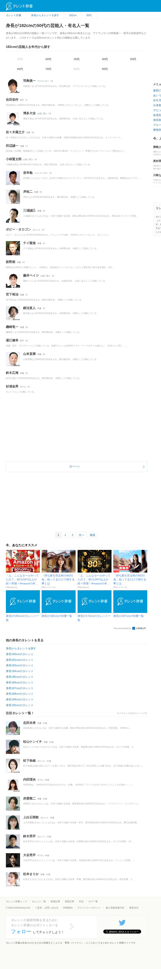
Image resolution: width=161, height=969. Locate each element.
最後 (92, 534)
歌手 (22, 100)
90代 (105, 69)
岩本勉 (28, 172)
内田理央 (29, 779)
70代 (48, 69)
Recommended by (123, 628)
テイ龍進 (29, 243)
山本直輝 (29, 353)
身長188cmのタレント (20, 693)
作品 (81, 901)
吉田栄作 (12, 99)
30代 (77, 59)
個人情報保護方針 (115, 907)
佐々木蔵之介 (15, 132)
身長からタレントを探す (21, 648)
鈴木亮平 (29, 836)
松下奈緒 (29, 760)
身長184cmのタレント (20, 671)
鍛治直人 (29, 308)
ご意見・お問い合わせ (47, 907)
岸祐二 (28, 191)
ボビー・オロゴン (18, 229)
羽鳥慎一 (29, 80)
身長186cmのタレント (20, 682)
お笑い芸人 (42, 113)
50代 (133, 59)
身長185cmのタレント (20, 676)
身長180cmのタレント (20, 654)
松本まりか (31, 874)
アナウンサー (43, 81)
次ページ (75, 466)
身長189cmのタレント (20, 699)
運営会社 (134, 907)
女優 (39, 723)
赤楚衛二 (29, 798)
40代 (105, 59)
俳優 (28, 132)
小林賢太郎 (14, 159)
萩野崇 (10, 262)
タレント (36, 230)
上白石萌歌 (31, 817)
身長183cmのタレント (20, 665)
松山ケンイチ (32, 741)
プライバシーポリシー (89, 907)
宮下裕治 (12, 294)
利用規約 (68, 907)
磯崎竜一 (12, 327)
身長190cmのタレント (20, 705)
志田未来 (29, 722)
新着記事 (55, 901)
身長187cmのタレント (20, 688)
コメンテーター (41, 173)
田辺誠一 (12, 145)
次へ (81, 534)
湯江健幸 (12, 340)
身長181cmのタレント (20, 659)
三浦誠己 (29, 210)
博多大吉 (29, 113)
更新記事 (69, 901)
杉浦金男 (12, 386)
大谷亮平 (29, 855)
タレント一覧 (39, 901)
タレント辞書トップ (16, 901)
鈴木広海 (12, 372)
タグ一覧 (93, 901)
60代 (20, 69)
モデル (23, 387)
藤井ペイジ (31, 275)
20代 (48, 59)
